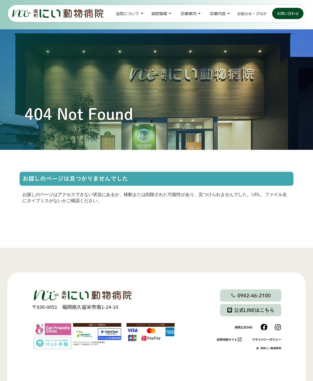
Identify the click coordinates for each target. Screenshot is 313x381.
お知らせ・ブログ (252, 13)
